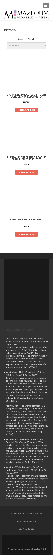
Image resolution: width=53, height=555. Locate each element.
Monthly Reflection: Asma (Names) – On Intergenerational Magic (25, 407)
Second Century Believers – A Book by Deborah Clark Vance (24, 440)
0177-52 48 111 (26, 528)
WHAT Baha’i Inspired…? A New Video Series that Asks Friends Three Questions (25, 340)
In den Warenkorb (26, 110)
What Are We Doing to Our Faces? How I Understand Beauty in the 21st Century (25, 468)
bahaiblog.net (20, 330)
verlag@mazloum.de (26, 521)
